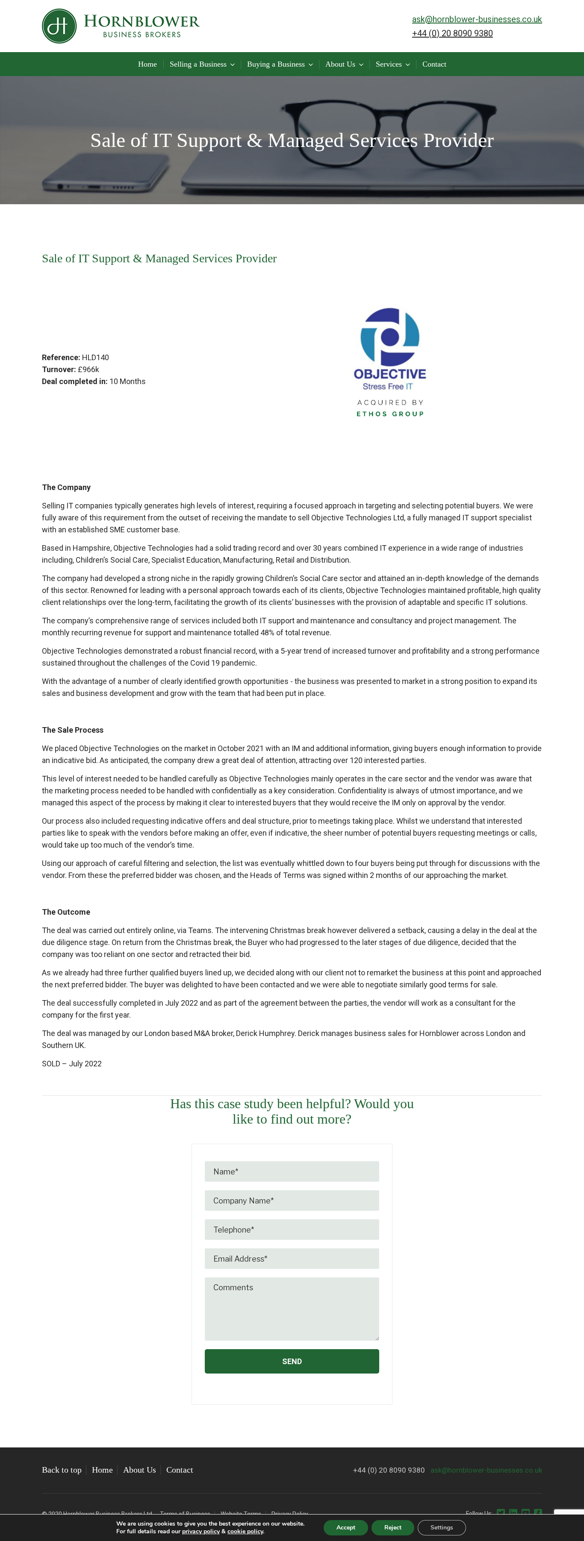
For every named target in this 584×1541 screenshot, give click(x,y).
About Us (340, 64)
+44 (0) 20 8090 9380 (452, 33)
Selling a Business (198, 64)
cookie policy (245, 1531)
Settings (442, 1527)
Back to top (62, 1469)
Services (389, 64)
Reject (392, 1527)
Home (147, 64)
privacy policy (201, 1531)
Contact (434, 64)
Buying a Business (276, 64)
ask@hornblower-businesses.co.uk (477, 19)
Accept (345, 1527)
